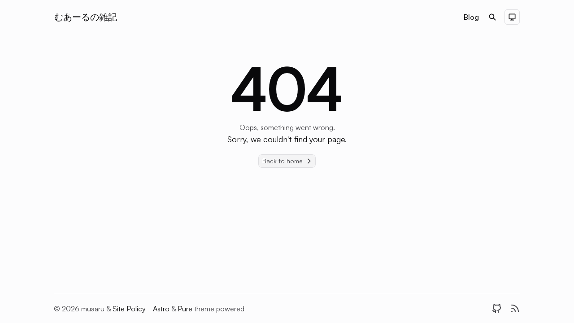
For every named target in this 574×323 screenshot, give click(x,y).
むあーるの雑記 (85, 16)
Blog (471, 17)
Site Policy (129, 308)
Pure (186, 308)
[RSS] (514, 308)
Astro (162, 308)
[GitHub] (496, 308)
